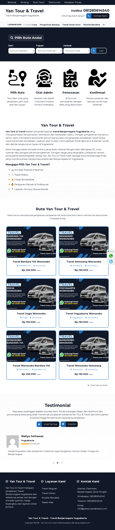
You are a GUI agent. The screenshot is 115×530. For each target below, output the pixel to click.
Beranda (12, 2)
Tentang (24, 2)
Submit (72, 424)
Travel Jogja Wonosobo (31, 313)
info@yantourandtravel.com (92, 508)
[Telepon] (110, 261)
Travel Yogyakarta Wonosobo (83, 313)
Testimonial (54, 2)
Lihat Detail (34, 242)
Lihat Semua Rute (98, 385)
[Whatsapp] (110, 256)
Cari (101, 50)
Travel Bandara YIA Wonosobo (31, 261)
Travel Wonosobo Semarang (83, 365)
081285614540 (96, 10)
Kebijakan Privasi (72, 2)
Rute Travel (38, 2)
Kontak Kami (100, 15)
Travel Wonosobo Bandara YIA (31, 365)
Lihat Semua (50, 424)
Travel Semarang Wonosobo (83, 261)
